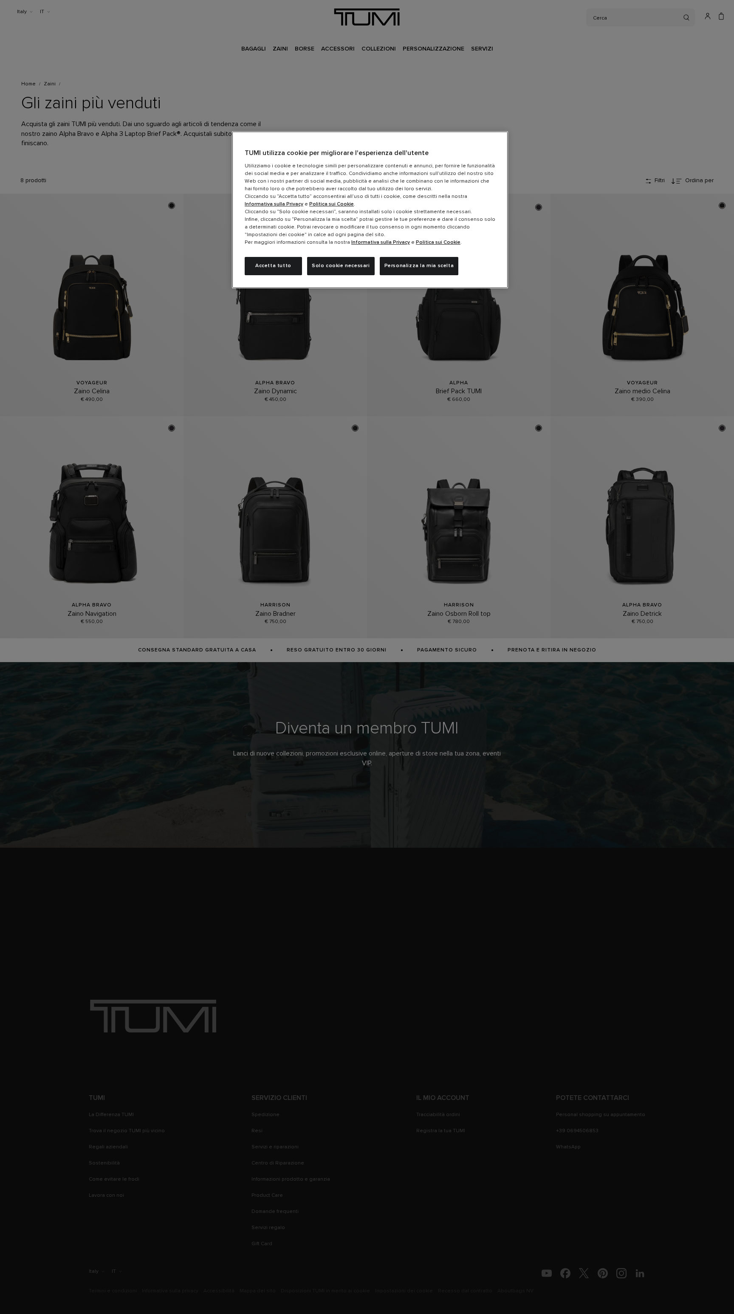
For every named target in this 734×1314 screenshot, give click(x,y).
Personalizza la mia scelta (419, 265)
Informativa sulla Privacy (274, 204)
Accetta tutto (273, 265)
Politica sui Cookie (331, 204)
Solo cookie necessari (341, 265)
